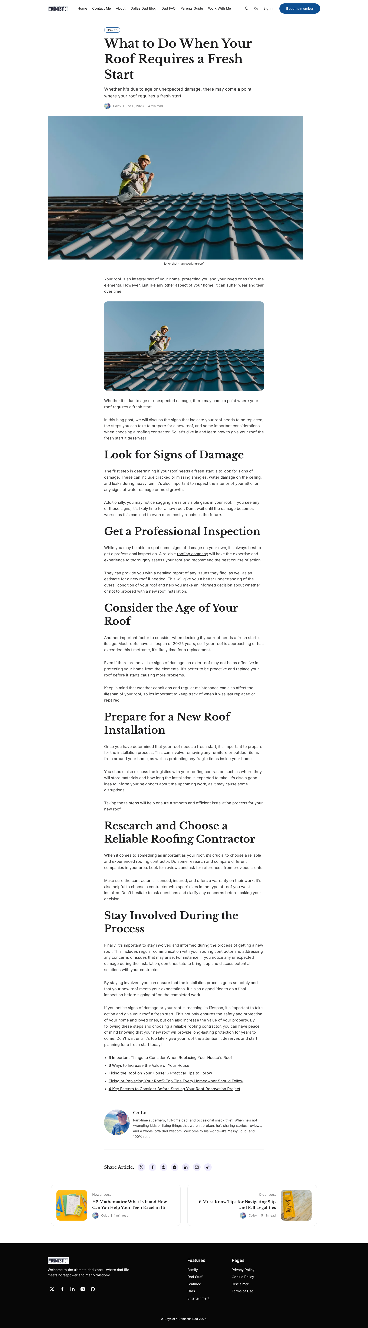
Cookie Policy (243, 1277)
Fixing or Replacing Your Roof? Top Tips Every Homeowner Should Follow (176, 1081)
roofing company (192, 554)
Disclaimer (240, 1284)
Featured (194, 1284)
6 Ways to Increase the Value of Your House (149, 1065)
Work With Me (219, 8)
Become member (299, 8)
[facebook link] (62, 1289)
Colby (117, 106)
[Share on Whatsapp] (174, 1167)
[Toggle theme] (256, 8)
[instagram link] (82, 1289)
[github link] (93, 1289)
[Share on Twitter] (141, 1167)
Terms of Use (242, 1291)
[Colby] (107, 106)
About (120, 8)
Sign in (268, 8)
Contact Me (101, 8)
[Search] (247, 8)
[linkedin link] (72, 1289)
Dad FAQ (168, 8)
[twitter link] (52, 1289)
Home (82, 8)
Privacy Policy (243, 1270)
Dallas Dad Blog (143, 8)
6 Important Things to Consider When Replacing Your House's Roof (170, 1057)
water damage (222, 477)
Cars (191, 1291)
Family (192, 1270)
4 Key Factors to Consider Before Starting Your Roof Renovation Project (174, 1089)
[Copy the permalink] (208, 1167)
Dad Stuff (195, 1277)
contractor (141, 880)
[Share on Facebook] (152, 1167)
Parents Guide (192, 8)
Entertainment (198, 1298)
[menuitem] (82, 8)
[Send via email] (197, 1167)
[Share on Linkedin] (186, 1167)
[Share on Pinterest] (163, 1167)
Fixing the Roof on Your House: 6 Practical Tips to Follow (160, 1073)
